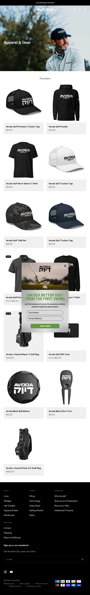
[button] (45, 327)
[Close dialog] (65, 266)
